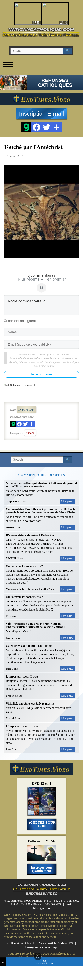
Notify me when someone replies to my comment (43, 354)
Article (52, 943)
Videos (62, 943)
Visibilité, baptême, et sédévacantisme (30, 703)
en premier (56, 279)
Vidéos (30, 433)
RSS (72, 943)
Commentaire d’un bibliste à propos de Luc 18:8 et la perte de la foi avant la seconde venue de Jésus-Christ (40, 511)
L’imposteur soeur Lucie (22, 676)
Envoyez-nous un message (41, 947)
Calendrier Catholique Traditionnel (29, 645)
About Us (31, 943)
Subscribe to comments (23, 385)
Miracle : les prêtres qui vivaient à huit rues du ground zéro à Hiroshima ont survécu (41, 485)
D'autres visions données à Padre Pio (30, 535)
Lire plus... (67, 501)
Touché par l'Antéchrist (33, 146)
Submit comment (41, 374)
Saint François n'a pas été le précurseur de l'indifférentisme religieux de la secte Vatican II (36, 625)
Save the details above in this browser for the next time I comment (44, 358)
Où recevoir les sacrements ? (24, 566)
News (42, 943)
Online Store (15, 943)
